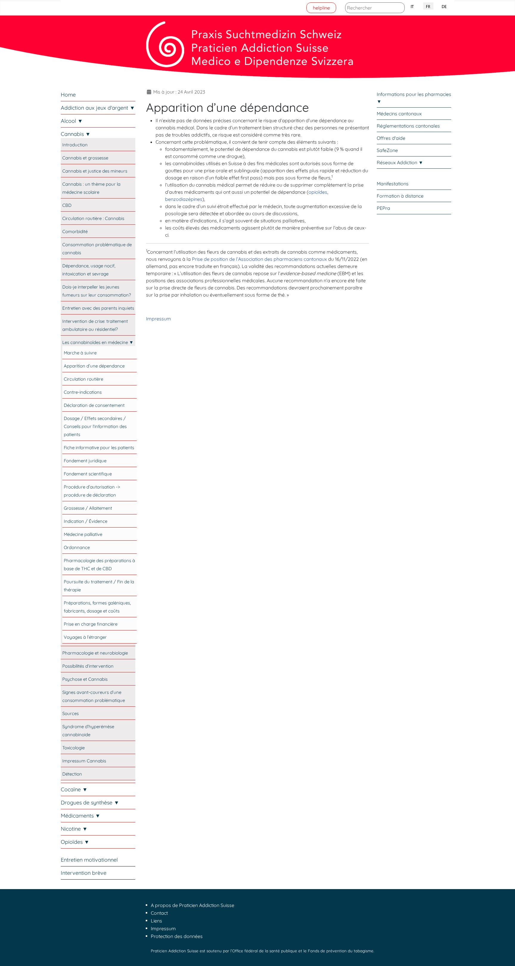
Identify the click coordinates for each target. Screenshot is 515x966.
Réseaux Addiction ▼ (400, 162)
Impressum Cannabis (84, 761)
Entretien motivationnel (89, 859)
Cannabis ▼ (76, 134)
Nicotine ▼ (74, 828)
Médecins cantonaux (399, 114)
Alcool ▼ (72, 120)
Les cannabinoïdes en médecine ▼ (98, 342)
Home (68, 94)
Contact (159, 913)
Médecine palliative (83, 534)
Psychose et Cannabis (85, 679)
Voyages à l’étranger (85, 637)
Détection (72, 774)
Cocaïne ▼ (74, 789)
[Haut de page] (504, 955)
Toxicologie (73, 748)
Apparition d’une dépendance (94, 366)
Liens (156, 921)
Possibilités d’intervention (88, 666)
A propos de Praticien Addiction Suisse (192, 905)
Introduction (75, 145)
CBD (67, 205)
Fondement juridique (85, 460)
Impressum (158, 319)
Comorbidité (75, 231)
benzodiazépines (183, 199)
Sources (70, 713)
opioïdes (317, 192)
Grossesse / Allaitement (88, 508)
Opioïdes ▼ (75, 841)
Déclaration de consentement (94, 405)
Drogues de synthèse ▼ (90, 802)
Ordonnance (77, 547)
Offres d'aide (391, 138)
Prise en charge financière (90, 624)
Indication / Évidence (85, 521)
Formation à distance (400, 196)
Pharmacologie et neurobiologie (95, 653)
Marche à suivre (80, 353)
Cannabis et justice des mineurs (94, 171)
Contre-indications (83, 392)
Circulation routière (83, 379)
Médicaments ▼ (80, 815)
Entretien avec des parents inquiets (98, 308)
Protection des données (177, 936)
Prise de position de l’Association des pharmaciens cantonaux (259, 259)
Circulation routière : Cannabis (93, 218)
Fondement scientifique (88, 474)
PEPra (383, 208)
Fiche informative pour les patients (99, 447)
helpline (321, 8)
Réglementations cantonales (408, 126)
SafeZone (387, 150)
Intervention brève (83, 872)
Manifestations (393, 184)
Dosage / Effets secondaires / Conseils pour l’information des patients (95, 426)
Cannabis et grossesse (85, 158)
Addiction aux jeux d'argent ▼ (98, 107)
